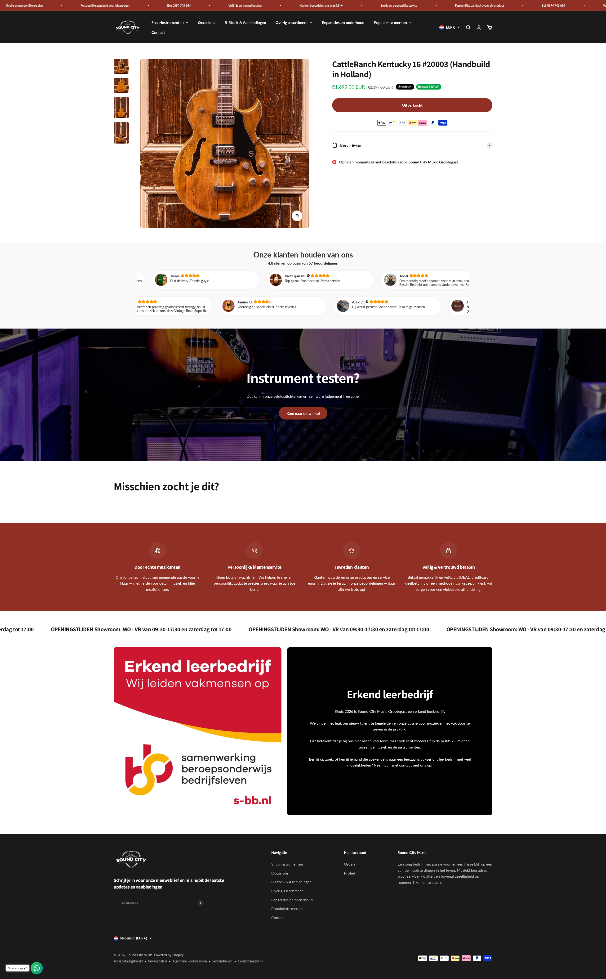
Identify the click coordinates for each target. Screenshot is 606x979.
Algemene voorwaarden (190, 961)
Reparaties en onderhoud (343, 22)
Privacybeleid (157, 961)
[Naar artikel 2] (121, 86)
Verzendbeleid (222, 961)
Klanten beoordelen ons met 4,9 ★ (197, 5)
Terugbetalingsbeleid (128, 961)
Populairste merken (390, 22)
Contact (158, 32)
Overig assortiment (292, 22)
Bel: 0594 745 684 (55, 5)
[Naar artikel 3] (121, 108)
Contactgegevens (250, 961)
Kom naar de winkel (303, 413)
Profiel (349, 873)
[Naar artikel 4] (121, 133)
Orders (350, 864)
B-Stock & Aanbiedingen (245, 22)
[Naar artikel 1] (121, 67)
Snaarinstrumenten (168, 22)
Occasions (206, 22)
